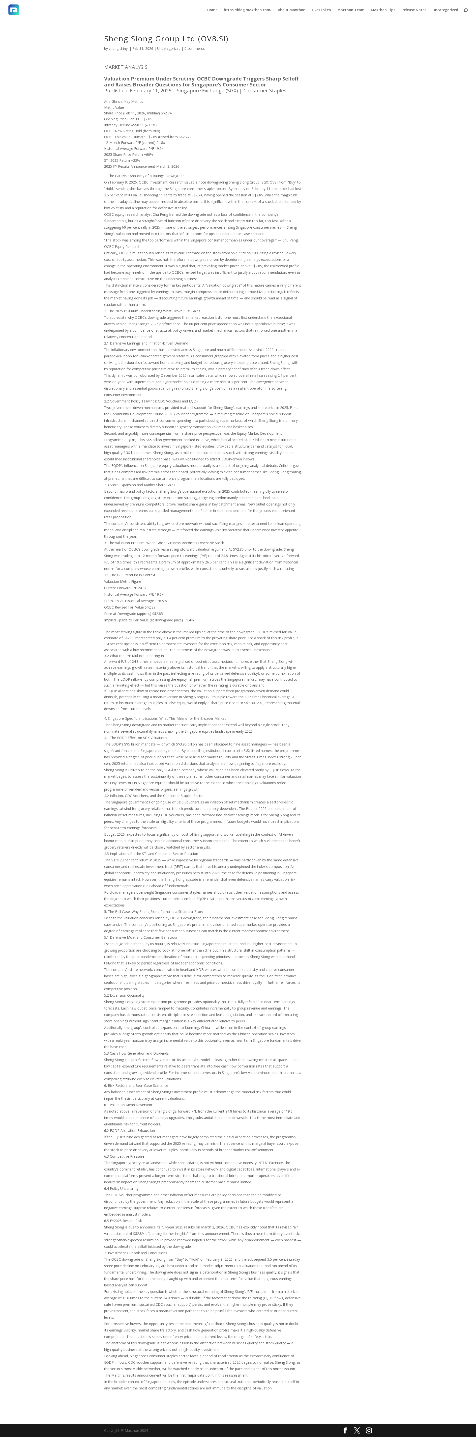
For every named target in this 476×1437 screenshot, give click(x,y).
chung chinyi (118, 48)
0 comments (194, 48)
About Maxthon (291, 10)
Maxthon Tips (383, 10)
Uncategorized (445, 10)
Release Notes (414, 10)
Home (212, 10)
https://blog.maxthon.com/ (247, 10)
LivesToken (321, 10)
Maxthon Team (350, 10)
